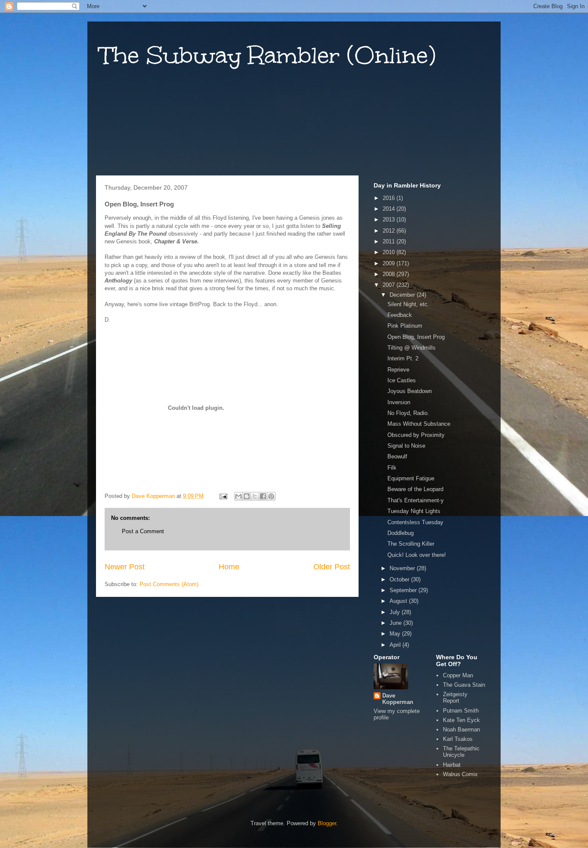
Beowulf (397, 456)
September (404, 590)
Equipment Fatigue (410, 478)
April (396, 645)
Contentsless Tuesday (415, 522)
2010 (389, 252)
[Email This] (238, 496)
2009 (389, 263)
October (400, 579)
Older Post (331, 566)
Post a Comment (143, 531)
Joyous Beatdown (409, 391)
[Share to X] (255, 496)
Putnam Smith (461, 710)
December (403, 295)
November (403, 568)
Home (229, 566)
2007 (389, 285)
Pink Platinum (404, 326)
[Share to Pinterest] (271, 496)
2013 (389, 219)
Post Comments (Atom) (168, 584)
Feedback (399, 315)
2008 (389, 274)
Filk (391, 467)
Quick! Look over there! (416, 555)
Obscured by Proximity (416, 435)
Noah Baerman (461, 729)
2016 (389, 198)
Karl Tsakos (458, 739)
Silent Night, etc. (408, 304)
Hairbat (452, 765)
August (399, 601)
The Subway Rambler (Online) (268, 55)
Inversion (398, 402)
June (396, 623)
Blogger (327, 823)
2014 (389, 209)
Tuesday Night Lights (413, 511)
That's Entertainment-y (415, 500)
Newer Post (125, 566)
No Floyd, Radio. (408, 413)
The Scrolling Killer (410, 544)
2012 (389, 230)
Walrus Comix (460, 774)
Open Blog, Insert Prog (416, 337)
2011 (389, 241)
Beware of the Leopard (415, 489)
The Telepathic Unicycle (461, 752)
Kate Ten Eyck (461, 720)
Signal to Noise (406, 445)
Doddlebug (400, 533)
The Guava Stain (464, 685)
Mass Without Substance (418, 424)
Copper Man (458, 675)
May (396, 633)
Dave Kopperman (397, 698)
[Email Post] (223, 496)
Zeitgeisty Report (455, 697)
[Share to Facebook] (263, 496)
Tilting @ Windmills (411, 347)
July (396, 612)
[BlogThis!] (246, 496)
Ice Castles (401, 380)
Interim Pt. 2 (402, 358)
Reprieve (398, 369)
